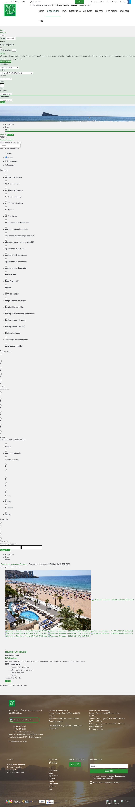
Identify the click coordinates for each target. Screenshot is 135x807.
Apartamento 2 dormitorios (15, 255)
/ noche (18, 678)
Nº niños (3, 91)
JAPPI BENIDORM (12, 294)
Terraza (8, 514)
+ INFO (8, 681)
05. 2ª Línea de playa (14, 203)
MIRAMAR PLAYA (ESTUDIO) (16, 652)
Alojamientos (53, 11)
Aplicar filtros (5, 550)
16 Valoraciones (11, 658)
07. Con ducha (11, 216)
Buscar (2, 30)
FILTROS (3, 33)
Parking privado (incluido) (15, 327)
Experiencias (75, 11)
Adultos (3, 76)
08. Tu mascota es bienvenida (17, 223)
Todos (9, 154)
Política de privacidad (15, 772)
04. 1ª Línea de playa (13, 197)
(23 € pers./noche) (12, 664)
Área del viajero (112, 2)
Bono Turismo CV (11, 281)
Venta (64, 11)
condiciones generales (81, 5)
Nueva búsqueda (6, 140)
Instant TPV (75, 764)
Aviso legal (11, 770)
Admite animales (11, 460)
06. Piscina (9, 210)
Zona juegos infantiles (13, 346)
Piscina (8, 447)
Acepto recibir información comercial (106, 782)
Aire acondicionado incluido (16, 229)
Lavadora (9, 508)
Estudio (10, 157)
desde (7, 678)
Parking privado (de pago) (15, 320)
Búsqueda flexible (7, 45)
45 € (12, 678)
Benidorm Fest (10, 275)
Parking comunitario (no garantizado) (20, 314)
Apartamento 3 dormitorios (15, 262)
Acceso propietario (98, 2)
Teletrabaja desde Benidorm (16, 339)
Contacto (87, 11)
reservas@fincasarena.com (23, 732)
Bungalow (11, 165)
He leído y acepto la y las (61, 5)
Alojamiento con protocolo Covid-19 (19, 242)
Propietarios (111, 11)
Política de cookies (14, 767)
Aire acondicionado (13, 453)
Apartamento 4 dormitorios (15, 268)
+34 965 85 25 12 (19, 726)
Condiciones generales (16, 764)
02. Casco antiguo (12, 184)
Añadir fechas (5, 61)
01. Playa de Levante (13, 177)
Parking (8, 501)
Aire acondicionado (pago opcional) (19, 236)
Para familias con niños (14, 307)
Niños (2, 81)
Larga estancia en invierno (15, 301)
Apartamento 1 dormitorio (15, 249)
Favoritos (123, 2)
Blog (41, 21)
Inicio (41, 11)
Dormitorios (4, 97)
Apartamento (12, 161)
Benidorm (124, 11)
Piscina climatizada (12, 333)
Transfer (99, 11)
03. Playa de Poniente (14, 190)
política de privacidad (59, 5)
